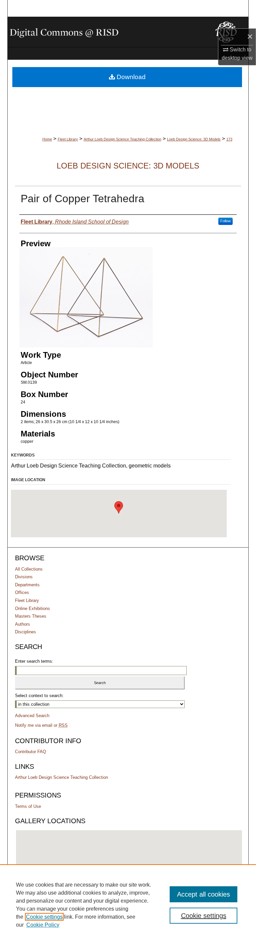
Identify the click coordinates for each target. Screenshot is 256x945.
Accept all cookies (203, 894)
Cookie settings (44, 917)
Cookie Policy (42, 925)
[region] (128, 904)
